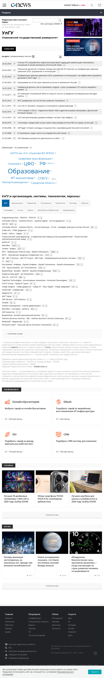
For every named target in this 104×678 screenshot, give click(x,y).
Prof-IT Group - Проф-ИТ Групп (15, 283)
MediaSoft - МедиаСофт (12, 321)
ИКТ (5, 203)
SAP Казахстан (8, 312)
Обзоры (8, 628)
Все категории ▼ (51, 24)
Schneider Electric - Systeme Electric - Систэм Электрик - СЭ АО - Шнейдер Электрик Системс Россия (45, 227)
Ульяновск (14, 163)
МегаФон (6, 245)
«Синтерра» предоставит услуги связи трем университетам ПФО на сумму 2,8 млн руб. (56, 122)
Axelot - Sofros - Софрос (12, 233)
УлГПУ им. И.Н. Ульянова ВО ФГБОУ (32, 153)
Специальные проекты (39, 621)
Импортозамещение (15, 182)
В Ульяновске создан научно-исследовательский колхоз (42, 133)
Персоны (85, 203)
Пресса (30, 210)
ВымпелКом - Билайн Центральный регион (21, 315)
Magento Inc (7, 293)
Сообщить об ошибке (18, 654)
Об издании (57, 618)
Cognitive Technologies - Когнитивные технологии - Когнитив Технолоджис (34, 280)
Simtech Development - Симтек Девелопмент (21, 305)
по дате (5, 56)
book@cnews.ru (40, 366)
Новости (8, 618)
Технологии (60, 203)
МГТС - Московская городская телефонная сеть (22, 255)
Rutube (71, 628)
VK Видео (72, 625)
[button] (92, 5)
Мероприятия (68, 210)
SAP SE (5, 224)
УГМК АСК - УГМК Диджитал (14, 230)
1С (3, 261)
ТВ (30, 632)
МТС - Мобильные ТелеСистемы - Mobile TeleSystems (25, 252)
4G (53, 179)
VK (69, 621)
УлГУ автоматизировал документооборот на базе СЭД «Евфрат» (45, 117)
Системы (73, 203)
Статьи (20, 210)
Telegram (72, 632)
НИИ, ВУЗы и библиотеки (48, 210)
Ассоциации (46, 203)
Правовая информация (19, 658)
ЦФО (29, 164)
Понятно (95, 672)
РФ (43, 163)
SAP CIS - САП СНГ (9, 277)
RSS (10, 648)
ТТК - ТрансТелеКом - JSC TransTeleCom (19, 267)
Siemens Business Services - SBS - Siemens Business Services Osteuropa (33, 318)
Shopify (5, 302)
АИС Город (6, 296)
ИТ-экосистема (22, 178)
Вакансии (56, 625)
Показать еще (52, 515)
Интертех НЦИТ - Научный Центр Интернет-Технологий (26, 325)
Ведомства (31, 203)
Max (70, 618)
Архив (7, 632)
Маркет (32, 625)
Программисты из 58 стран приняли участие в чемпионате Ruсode (47, 82)
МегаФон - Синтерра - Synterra (15, 309)
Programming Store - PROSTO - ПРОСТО (19, 217)
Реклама (55, 621)
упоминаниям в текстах (21, 56)
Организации (17, 203)
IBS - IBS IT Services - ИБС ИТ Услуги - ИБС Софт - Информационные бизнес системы (39, 258)
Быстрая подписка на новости (22, 644)
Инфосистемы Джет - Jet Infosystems (18, 274)
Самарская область (43, 183)
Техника (32, 628)
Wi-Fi (50, 163)
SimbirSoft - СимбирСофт (13, 290)
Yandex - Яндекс (9, 248)
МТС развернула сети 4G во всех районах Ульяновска (41, 100)
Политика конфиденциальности (23, 651)
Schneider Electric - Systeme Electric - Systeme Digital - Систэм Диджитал (33, 221)
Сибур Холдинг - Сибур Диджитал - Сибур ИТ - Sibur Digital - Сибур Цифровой (36, 286)
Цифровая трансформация (35, 158)
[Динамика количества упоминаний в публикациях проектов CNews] (60, 57)
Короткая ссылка (15, 334)
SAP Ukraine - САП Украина (13, 299)
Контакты (56, 628)
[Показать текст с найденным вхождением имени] (33, 56)
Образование (29, 171)
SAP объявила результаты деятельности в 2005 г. (39, 138)
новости (14, 347)
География (8, 210)
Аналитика (9, 621)
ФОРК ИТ (6, 242)
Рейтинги (9, 625)
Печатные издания (37, 635)
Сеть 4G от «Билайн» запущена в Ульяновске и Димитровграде (45, 106)
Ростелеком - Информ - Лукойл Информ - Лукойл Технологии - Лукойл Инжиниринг (38, 264)
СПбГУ (43, 178)
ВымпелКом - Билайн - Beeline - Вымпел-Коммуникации (26, 271)
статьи (47, 347)
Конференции (35, 618)
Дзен (70, 635)
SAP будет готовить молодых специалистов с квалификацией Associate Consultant (53, 128)
